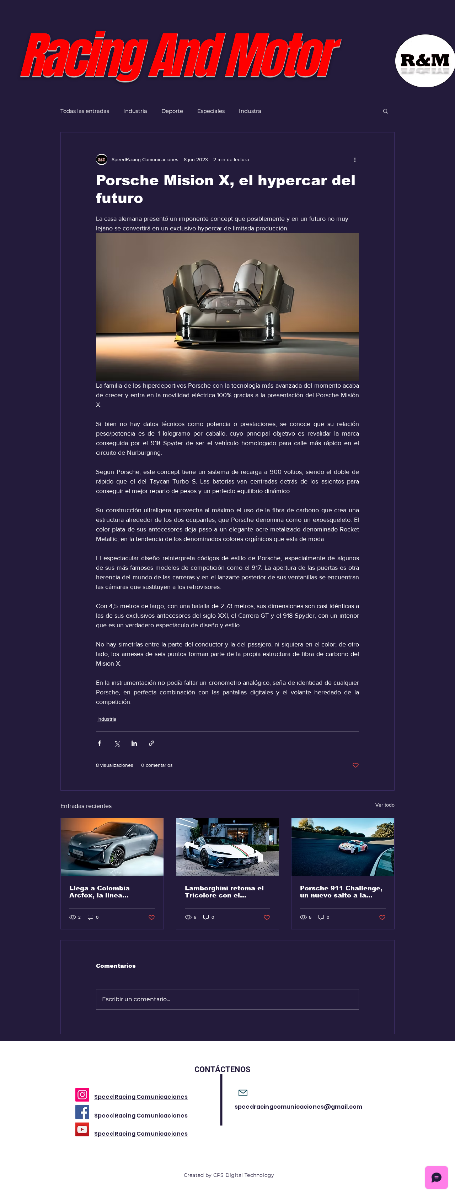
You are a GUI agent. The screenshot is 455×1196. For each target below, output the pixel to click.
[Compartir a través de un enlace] (151, 743)
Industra (250, 111)
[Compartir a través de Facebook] (99, 743)
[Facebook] (82, 1112)
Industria (135, 111)
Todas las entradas (84, 111)
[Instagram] (82, 1095)
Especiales (211, 111)
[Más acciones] (354, 159)
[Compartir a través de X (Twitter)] (116, 743)
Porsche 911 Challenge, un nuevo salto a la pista (341, 892)
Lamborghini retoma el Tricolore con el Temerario (224, 892)
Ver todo (385, 805)
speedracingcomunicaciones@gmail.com (299, 1107)
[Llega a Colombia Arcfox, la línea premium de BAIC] (112, 847)
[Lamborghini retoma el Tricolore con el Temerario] (227, 847)
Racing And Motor (174, 56)
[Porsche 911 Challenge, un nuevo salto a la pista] (342, 847)
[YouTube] (82, 1129)
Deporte (172, 111)
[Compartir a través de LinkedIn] (134, 743)
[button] (385, 111)
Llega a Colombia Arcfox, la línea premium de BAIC (99, 892)
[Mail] (243, 1093)
